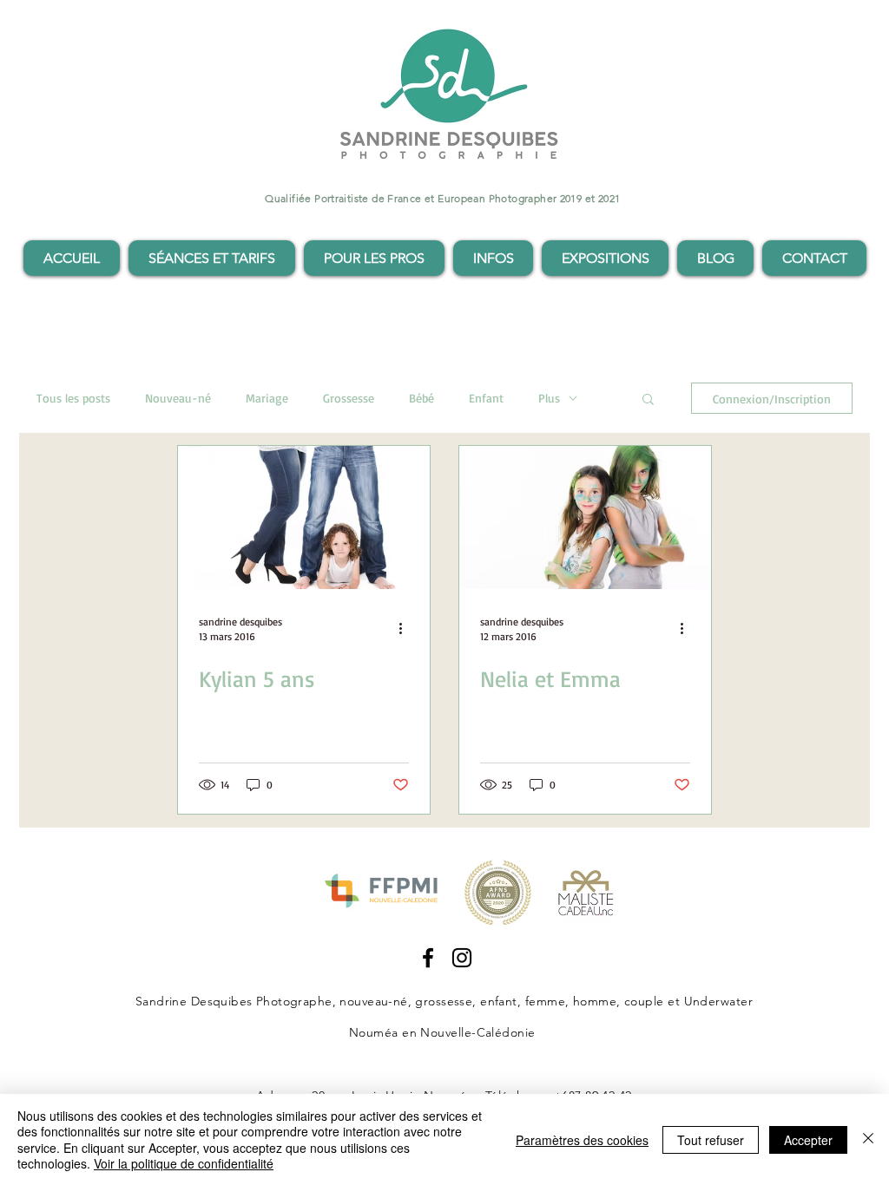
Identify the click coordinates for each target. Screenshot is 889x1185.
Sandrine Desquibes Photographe (234, 1001)
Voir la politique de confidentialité (183, 1163)
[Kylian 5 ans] (304, 517)
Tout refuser (710, 1140)
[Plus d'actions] (406, 628)
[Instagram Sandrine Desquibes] (462, 958)
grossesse (443, 1001)
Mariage (267, 397)
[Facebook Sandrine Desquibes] (428, 958)
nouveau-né (373, 1001)
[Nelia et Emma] (585, 517)
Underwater (719, 1001)
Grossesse (348, 397)
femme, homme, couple (594, 1001)
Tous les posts (73, 397)
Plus (549, 397)
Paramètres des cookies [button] (582, 1140)
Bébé (421, 397)
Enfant (486, 397)
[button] (211, 258)
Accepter (808, 1140)
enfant (498, 1001)
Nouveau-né (178, 397)
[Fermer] (868, 1139)
